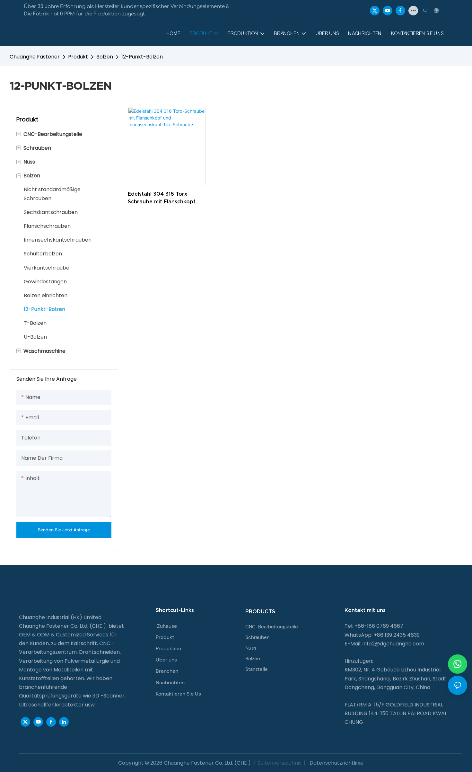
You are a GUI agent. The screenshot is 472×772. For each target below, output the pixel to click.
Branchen (167, 671)
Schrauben (257, 637)
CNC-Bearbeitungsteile (271, 627)
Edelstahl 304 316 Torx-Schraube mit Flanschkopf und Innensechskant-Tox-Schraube (162, 198)
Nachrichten (170, 682)
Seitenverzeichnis (279, 763)
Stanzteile (256, 669)
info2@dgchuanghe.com (393, 643)
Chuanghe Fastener (35, 56)
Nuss (251, 648)
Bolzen (104, 56)
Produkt (78, 56)
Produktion (168, 648)
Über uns (166, 659)
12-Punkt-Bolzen (142, 56)
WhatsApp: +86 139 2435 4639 (382, 635)
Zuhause (167, 626)
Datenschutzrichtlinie (335, 763)
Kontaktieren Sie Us (178, 693)
